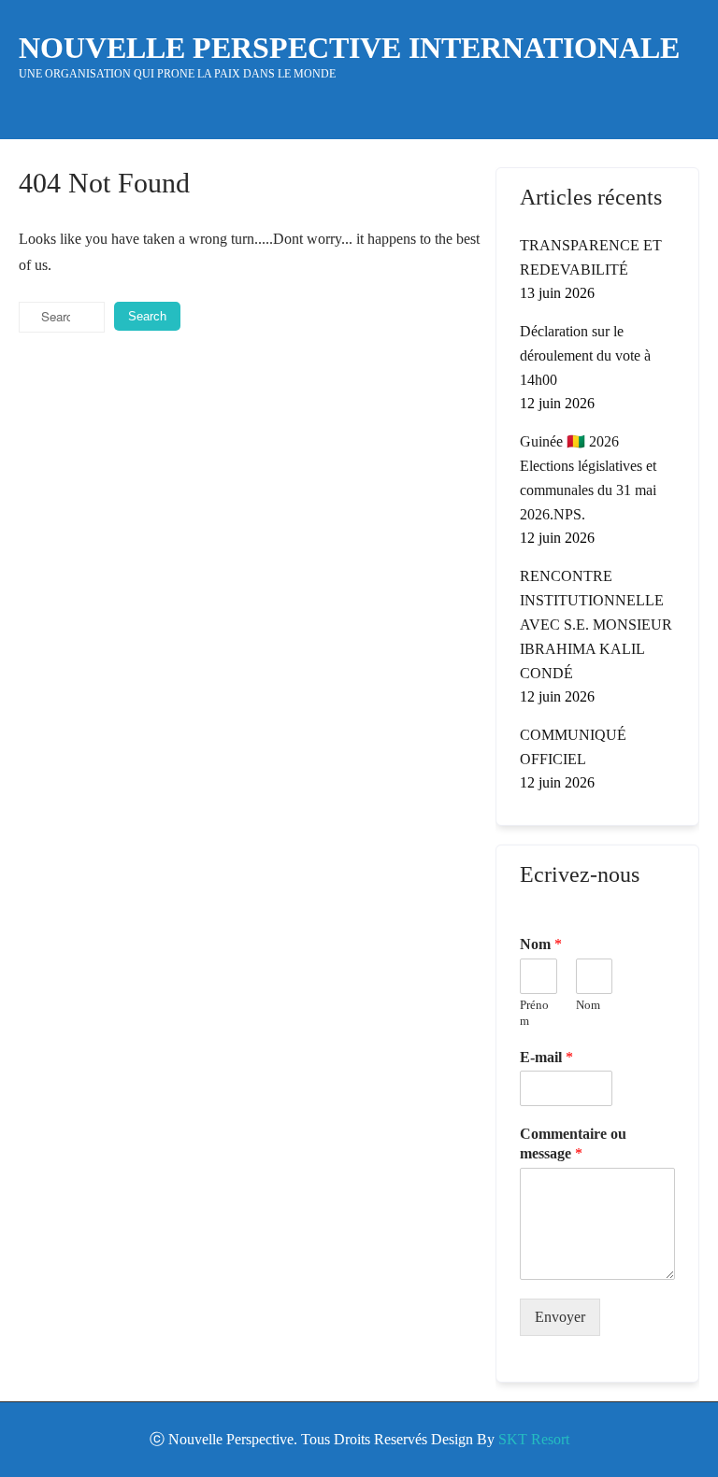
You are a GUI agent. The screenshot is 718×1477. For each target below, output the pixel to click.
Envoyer (560, 1317)
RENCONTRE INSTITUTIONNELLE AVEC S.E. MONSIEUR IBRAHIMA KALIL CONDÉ (596, 624)
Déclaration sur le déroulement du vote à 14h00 (585, 355)
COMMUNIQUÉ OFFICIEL (573, 747)
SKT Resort (533, 1439)
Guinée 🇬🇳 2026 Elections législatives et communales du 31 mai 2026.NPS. (588, 477)
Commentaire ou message (573, 1143)
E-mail (546, 1057)
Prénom (534, 1013)
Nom (541, 944)
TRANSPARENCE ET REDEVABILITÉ (591, 257)
